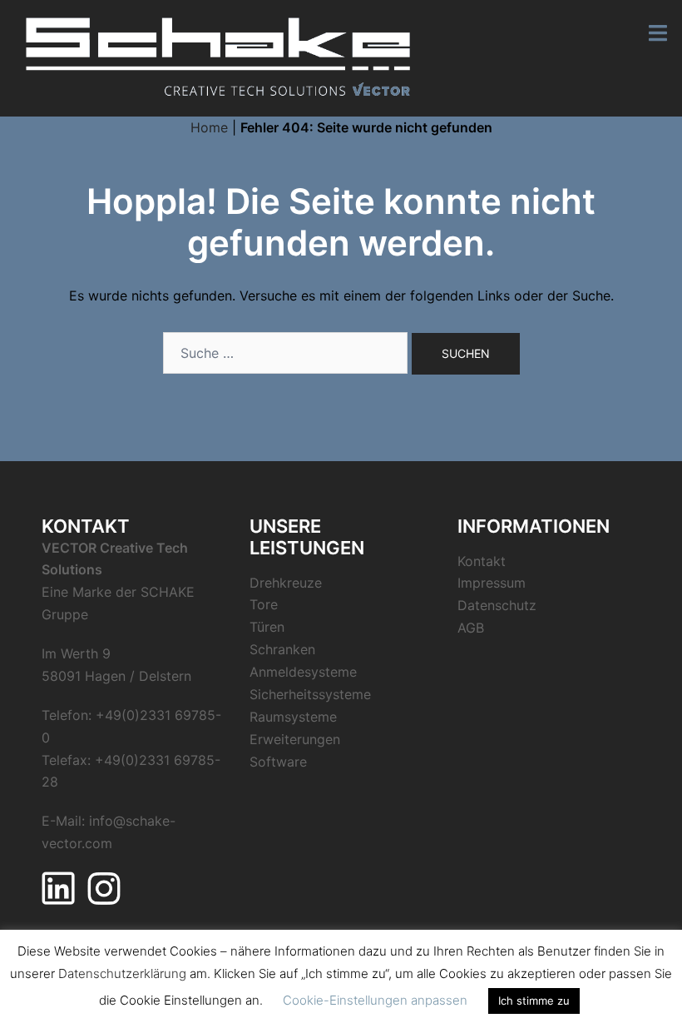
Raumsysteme (293, 716)
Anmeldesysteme (303, 671)
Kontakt (481, 561)
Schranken (282, 649)
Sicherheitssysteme (310, 694)
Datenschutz (496, 605)
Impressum (491, 582)
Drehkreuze (286, 582)
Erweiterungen (295, 739)
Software (278, 761)
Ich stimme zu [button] (534, 1000)
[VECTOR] (219, 56)
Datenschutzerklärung (122, 973)
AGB (470, 627)
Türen (267, 626)
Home (209, 127)
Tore (264, 604)
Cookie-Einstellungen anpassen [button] (375, 1000)
